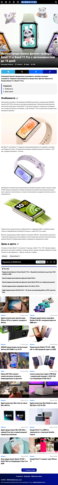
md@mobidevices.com (39, 482)
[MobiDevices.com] (29, 2)
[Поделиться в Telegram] (8, 72)
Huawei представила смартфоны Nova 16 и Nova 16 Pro (20, 286)
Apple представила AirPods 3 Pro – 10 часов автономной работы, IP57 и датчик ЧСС (29, 291)
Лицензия (27, 476)
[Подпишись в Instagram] (18, 2)
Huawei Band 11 (15, 256)
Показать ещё (30, 470)
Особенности (9, 89)
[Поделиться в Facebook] (36, 72)
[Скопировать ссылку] (50, 72)
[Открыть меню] (2, 2)
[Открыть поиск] (56, 2)
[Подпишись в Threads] (14, 2)
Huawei (5, 256)
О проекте (19, 476)
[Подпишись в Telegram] (6, 2)
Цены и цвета (9, 91)
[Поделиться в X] (22, 72)
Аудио (27, 64)
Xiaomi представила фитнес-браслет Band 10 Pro (18, 278)
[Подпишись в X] (10, 2)
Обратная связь (36, 476)
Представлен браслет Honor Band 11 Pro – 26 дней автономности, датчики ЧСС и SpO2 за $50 (29, 273)
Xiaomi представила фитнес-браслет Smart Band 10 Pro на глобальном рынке (28, 282)
